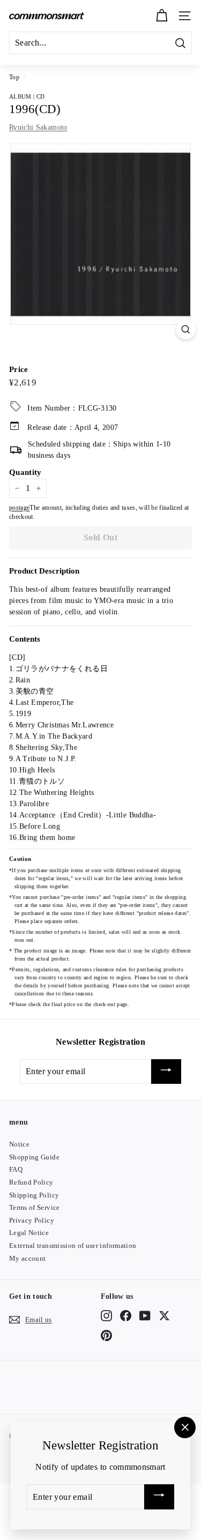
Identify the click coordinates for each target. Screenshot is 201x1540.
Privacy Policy (31, 1220)
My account (27, 1258)
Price (18, 369)
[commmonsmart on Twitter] (164, 1316)
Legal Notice (29, 1233)
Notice (19, 1144)
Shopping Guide (34, 1157)
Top (14, 77)
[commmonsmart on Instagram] (106, 1316)
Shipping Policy (34, 1195)
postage (19, 507)
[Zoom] (186, 329)
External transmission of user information (72, 1245)
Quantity (25, 472)
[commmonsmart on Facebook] (125, 1316)
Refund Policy (31, 1182)
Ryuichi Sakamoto (38, 127)
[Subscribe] (166, 1071)
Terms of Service (34, 1207)
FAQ (16, 1169)
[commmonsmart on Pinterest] (106, 1335)
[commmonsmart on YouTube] (145, 1316)
